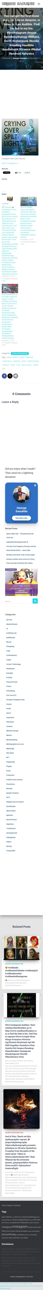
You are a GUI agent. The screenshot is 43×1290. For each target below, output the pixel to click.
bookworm (8, 1220)
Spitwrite (9, 815)
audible (21, 357)
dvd (27, 1220)
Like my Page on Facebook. (11, 1205)
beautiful (24, 1217)
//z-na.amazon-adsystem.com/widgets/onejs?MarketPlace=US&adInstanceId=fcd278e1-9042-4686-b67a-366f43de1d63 (21, 1286)
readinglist (5, 1238)
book (38, 1217)
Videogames (10, 837)
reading (35, 365)
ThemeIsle (29, 1277)
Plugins (9, 766)
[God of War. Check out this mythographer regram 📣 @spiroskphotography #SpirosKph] (21, 1109)
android (9, 357)
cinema (15, 1220)
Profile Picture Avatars (14, 780)
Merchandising (11, 740)
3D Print (9, 620)
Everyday (9, 673)
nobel (23, 365)
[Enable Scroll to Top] (38, 1285)
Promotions (10, 784)
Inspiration (10, 717)
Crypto (8, 660)
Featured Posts (11, 682)
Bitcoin (8, 642)
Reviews (9, 788)
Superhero (10, 824)
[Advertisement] (21, 92)
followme (7, 1222)
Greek (8, 708)
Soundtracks (10, 806)
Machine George (12, 731)
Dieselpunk (10, 669)
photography (36, 1231)
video (21, 1238)
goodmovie (16, 1222)
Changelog (10, 646)
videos (25, 1238)
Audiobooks (10, 637)
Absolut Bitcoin (11, 624)
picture (27, 1235)
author (19, 1217)
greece (24, 361)
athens (15, 357)
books (3, 1220)
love (3, 1231)
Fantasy (9, 677)
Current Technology (13, 664)
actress (9, 1217)
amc (13, 1217)
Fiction (8, 686)
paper (29, 1231)
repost (10, 1238)
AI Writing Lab (11, 633)
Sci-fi (8, 797)
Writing (9, 846)
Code (8, 651)
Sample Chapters (12, 793)
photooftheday (9, 1234)
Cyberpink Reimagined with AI (17, 542)
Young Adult (10, 851)
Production (10, 775)
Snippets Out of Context (15, 802)
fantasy (31, 1220)
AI (7, 629)
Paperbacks (10, 762)
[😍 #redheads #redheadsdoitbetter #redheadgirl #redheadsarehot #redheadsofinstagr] (21, 948)
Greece (9, 704)
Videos (8, 842)
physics (29, 365)
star (17, 1238)
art (16, 1217)
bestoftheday (32, 1217)
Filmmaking (10, 691)
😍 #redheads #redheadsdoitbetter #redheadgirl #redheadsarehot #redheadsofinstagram (21, 972)
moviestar (24, 1231)
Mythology (10, 748)
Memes (9, 735)
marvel (8, 1231)
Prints (8, 771)
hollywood (24, 1222)
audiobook (29, 357)
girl (11, 1222)
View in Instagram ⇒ (10, 163)
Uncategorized (11, 833)
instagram (6, 365)
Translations (11, 828)
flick (3, 1222)
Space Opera (11, 811)
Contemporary (11, 655)
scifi (3, 369)
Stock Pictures (11, 819)
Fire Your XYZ (11, 695)
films (38, 1220)
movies (17, 1231)
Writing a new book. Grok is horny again (20, 555)
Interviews (10, 722)
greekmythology (33, 361)
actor (4, 1217)
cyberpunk (17, 361)
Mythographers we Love (15, 744)
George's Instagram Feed (19, 353)
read (30, 1235)
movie (12, 1231)
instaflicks (36, 1222)
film (35, 1220)
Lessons (9, 726)
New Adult (10, 753)
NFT (7, 757)
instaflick (30, 1222)
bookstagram (7, 361)
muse (18, 365)
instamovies (32, 1227)
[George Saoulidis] (19, 4)
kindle (13, 365)
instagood (7, 1226)
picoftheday (20, 1235)
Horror (8, 713)
